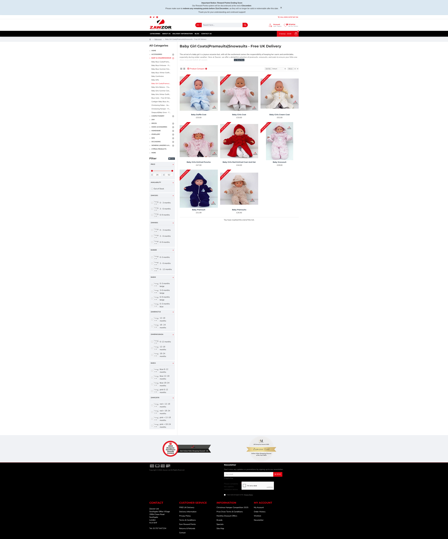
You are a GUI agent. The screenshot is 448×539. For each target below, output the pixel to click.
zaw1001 (154, 195)
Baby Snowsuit (279, 162)
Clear (172, 158)
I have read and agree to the (239, 495)
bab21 (153, 363)
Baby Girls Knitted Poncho (199, 162)
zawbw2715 (156, 312)
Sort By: (268, 69)
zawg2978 (155, 398)
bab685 (154, 250)
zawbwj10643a (157, 334)
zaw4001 (154, 223)
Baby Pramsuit (198, 210)
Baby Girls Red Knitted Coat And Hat (239, 162)
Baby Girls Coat (239, 114)
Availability (156, 182)
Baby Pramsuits (239, 210)
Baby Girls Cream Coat (279, 114)
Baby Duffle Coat (198, 114)
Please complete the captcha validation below (231, 487)
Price (153, 164)
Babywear (158, 39)
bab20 (153, 277)
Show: (290, 69)
